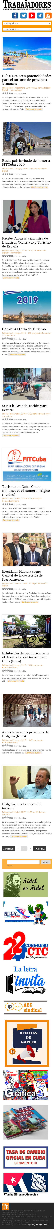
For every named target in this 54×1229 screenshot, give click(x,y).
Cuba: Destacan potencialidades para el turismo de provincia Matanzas (27, 80)
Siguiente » (39, 848)
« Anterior (8, 848)
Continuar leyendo (34, 109)
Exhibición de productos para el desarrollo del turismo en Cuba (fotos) (25, 657)
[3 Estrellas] (8, 93)
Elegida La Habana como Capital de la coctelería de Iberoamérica (22, 575)
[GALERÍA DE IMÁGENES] (25, 1099)
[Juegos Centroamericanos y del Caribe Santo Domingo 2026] (25, 926)
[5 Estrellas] (12, 93)
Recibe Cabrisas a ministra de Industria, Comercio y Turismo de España (26, 242)
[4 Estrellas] (10, 93)
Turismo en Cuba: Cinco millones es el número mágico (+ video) (26, 491)
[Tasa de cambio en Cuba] (25, 1167)
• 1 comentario (15, 90)
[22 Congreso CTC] (25, 959)
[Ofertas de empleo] (27, 1043)
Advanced (10, 865)
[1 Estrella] (3, 93)
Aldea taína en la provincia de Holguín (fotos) (25, 734)
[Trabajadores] (5, 1206)
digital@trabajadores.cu (39, 1224)
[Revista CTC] (25, 1139)
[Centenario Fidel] (25, 896)
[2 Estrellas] (5, 93)
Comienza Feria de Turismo (24, 329)
